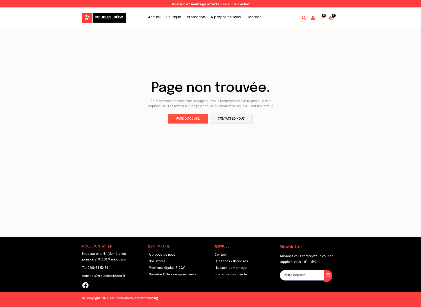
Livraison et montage (231, 267)
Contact (253, 17)
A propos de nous (226, 17)
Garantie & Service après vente (172, 274)
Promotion (196, 17)
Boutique (173, 17)
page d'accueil (188, 118)
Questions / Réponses (231, 261)
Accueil (154, 17)
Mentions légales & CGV (167, 267)
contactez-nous (231, 118)
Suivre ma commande (231, 274)
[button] (331, 18)
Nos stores (157, 261)
